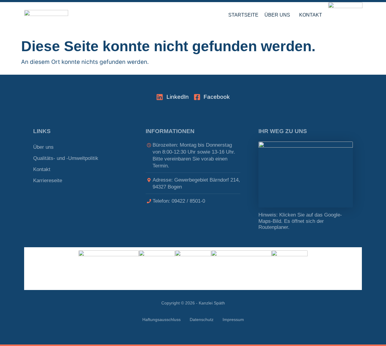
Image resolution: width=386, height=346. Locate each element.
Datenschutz (202, 319)
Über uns (277, 14)
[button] (278, 15)
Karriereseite (47, 180)
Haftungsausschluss (161, 319)
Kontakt (310, 14)
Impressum (233, 319)
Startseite (243, 14)
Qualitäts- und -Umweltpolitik (65, 158)
